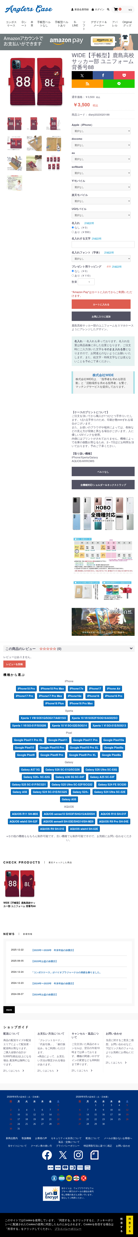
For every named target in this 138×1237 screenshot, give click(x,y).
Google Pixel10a (113, 740)
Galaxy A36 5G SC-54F (70, 777)
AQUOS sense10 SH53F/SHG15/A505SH (69, 814)
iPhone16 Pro (113, 696)
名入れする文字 (81, 238)
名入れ (76, 223)
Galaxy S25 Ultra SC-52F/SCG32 (72, 784)
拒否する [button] (121, 1225)
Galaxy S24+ (81, 792)
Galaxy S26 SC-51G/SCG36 (62, 769)
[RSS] (87, 83)
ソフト (84, 25)
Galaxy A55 (69, 799)
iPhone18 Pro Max (52, 688)
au (73, 153)
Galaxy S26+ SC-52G (37, 777)
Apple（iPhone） (83, 125)
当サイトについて (17, 1145)
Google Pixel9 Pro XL (82, 755)
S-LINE (75, 23)
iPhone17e (76, 688)
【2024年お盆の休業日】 (44, 994)
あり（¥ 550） (83, 232)
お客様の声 (41, 1138)
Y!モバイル (78, 181)
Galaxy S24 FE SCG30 (112, 784)
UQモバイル (79, 209)
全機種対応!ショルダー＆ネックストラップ (103, 484)
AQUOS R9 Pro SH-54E (114, 821)
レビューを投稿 (14, 664)
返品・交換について (69, 1141)
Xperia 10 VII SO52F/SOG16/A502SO (94, 718)
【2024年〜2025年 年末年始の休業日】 (53, 983)
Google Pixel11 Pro (85, 740)
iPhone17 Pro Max (50, 696)
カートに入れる (101, 304)
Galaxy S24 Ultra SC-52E (110, 792)
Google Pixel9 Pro (51, 755)
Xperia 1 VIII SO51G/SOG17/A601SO (43, 718)
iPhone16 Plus (54, 703)
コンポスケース (11, 23)
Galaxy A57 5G (30, 769)
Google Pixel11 (57, 740)
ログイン (99, 9)
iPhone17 (95, 688)
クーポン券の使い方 (41, 1145)
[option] (36, 81)
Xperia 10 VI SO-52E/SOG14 (69, 725)
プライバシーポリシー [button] (68, 1228)
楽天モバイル (80, 195)
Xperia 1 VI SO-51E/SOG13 (109, 725)
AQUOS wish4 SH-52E (84, 829)
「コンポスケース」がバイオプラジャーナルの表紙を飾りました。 (66, 972)
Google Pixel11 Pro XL (28, 740)
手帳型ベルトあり (61, 23)
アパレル (114, 23)
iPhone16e (74, 696)
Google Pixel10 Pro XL (84, 747)
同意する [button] (130, 1225)
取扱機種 (26, 1138)
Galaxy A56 (20, 792)
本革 (32, 23)
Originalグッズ (127, 23)
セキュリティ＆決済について (66, 1138)
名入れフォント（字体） (86, 252)
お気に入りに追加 (101, 316)
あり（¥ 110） (83, 275)
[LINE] (119, 83)
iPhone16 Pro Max (81, 703)
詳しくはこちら (11, 1070)
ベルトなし (103, 471)
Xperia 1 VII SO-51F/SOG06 (29, 725)
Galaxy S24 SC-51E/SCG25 (50, 792)
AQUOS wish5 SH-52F (24, 821)
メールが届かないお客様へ (118, 1138)
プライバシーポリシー (68, 1145)
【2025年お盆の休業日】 (44, 961)
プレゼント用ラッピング (86, 266)
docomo (77, 139)
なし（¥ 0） (82, 227)
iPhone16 (93, 696)
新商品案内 (12, 1138)
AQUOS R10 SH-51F (113, 814)
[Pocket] (124, 75)
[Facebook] (103, 75)
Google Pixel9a (113, 747)
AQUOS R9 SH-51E (52, 829)
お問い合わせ (123, 1145)
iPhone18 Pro (26, 688)
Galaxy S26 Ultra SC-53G (101, 769)
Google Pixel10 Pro (52, 747)
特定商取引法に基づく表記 (98, 1145)
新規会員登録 (82, 9)
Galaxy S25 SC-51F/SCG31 (29, 784)
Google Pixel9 (26, 755)
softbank (77, 167)
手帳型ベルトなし (44, 23)
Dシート (24, 23)
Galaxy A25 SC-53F (102, 777)
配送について (93, 1138)
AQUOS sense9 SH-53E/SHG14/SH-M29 (68, 821)
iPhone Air (113, 688)
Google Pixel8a (111, 755)
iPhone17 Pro (24, 696)
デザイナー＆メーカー (99, 23)
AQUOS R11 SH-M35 (25, 814)
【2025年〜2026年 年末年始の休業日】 (53, 950)
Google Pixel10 (24, 747)
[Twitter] (82, 75)
